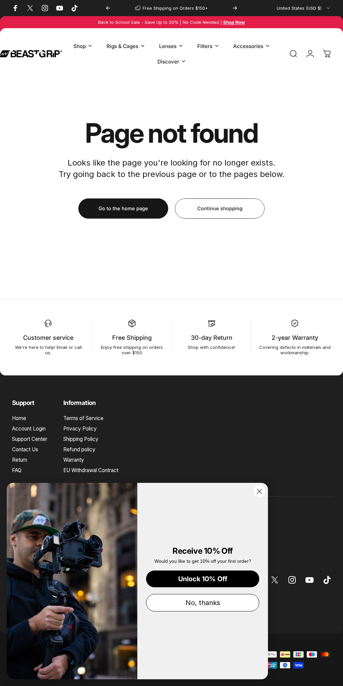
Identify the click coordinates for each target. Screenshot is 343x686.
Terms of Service (83, 418)
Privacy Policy (80, 428)
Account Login (29, 428)
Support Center (29, 439)
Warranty (73, 460)
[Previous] (108, 8)
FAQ (16, 470)
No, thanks (203, 603)
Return (19, 460)
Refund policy (79, 449)
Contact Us (25, 449)
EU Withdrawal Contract (90, 470)
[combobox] (304, 8)
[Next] (234, 8)
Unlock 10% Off (202, 579)
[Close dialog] (259, 491)
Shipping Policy (80, 439)
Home (19, 418)
